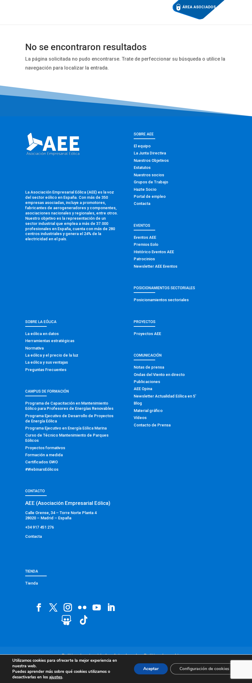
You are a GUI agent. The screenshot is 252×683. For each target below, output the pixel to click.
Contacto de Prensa (152, 425)
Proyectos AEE (147, 333)
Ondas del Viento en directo (159, 374)
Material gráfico (148, 410)
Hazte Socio (145, 189)
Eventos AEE (145, 237)
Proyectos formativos (45, 447)
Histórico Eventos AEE (154, 252)
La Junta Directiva (150, 153)
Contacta (142, 203)
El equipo (142, 146)
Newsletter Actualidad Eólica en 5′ (165, 396)
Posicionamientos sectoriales (161, 300)
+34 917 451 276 (39, 527)
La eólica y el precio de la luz (51, 355)
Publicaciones (147, 381)
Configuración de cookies (204, 669)
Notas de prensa (149, 367)
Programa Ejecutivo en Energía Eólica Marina (66, 428)
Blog (138, 403)
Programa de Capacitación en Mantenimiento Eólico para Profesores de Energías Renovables (69, 406)
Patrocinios (144, 259)
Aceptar (151, 669)
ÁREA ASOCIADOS (199, 7)
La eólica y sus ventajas (46, 362)
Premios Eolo (146, 244)
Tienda (31, 583)
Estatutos (142, 167)
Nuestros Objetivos (151, 160)
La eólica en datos (42, 333)
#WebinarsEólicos (41, 469)
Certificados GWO (41, 462)
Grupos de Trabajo (151, 182)
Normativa (34, 348)
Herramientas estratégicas (49, 340)
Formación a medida (44, 455)
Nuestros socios (149, 175)
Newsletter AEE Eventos (155, 266)
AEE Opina (143, 388)
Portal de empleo (150, 196)
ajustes (55, 677)
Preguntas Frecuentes (45, 369)
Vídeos (140, 417)
